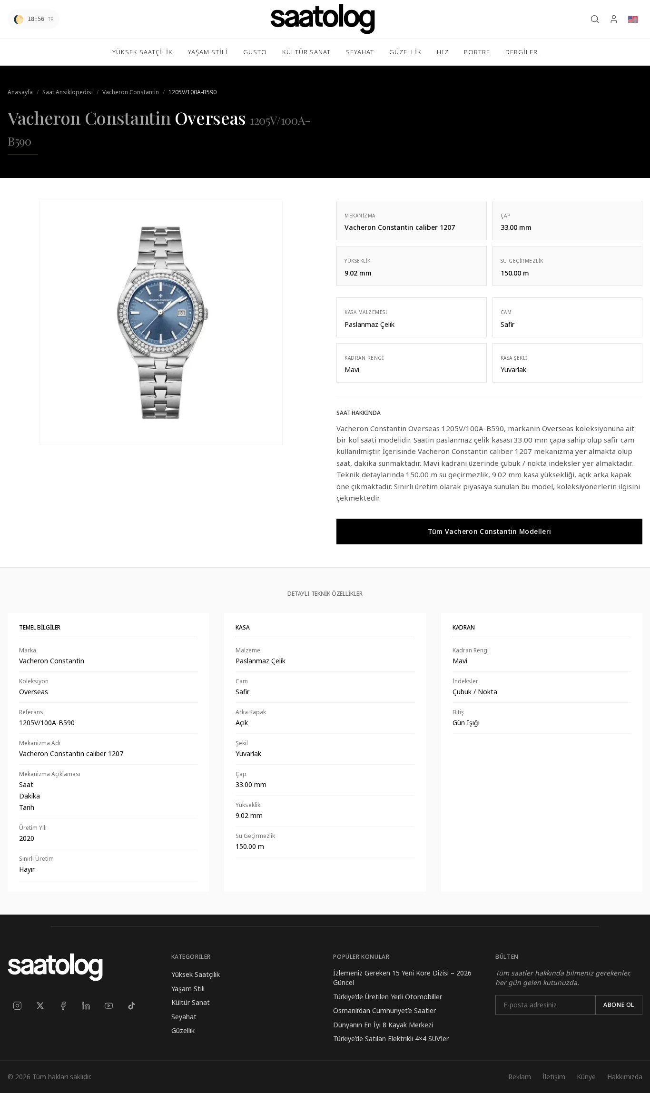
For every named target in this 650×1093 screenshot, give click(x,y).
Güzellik (183, 1030)
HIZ (443, 52)
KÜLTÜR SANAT (306, 52)
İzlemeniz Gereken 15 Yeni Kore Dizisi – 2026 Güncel (402, 977)
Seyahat (184, 1016)
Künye (586, 1076)
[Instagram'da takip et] (17, 1005)
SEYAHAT (360, 52)
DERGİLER (521, 52)
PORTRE (477, 52)
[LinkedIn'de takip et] (85, 1005)
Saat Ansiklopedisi (67, 92)
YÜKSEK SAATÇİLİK (142, 52)
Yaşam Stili (188, 988)
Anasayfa (20, 92)
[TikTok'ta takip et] (131, 1005)
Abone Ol (618, 1005)
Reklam (519, 1076)
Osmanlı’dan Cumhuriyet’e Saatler (384, 1010)
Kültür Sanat (190, 1002)
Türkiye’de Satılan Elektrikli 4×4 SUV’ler (391, 1038)
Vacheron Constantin (130, 92)
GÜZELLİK (405, 52)
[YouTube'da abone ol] (108, 1005)
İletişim (553, 1076)
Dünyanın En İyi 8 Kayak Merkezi (383, 1024)
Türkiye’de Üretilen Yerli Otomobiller (387, 996)
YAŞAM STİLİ (208, 52)
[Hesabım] (613, 19)
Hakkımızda (624, 1076)
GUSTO (255, 52)
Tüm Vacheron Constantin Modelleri (490, 531)
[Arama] (594, 19)
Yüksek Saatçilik (195, 974)
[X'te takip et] (39, 1005)
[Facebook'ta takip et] (62, 1005)
